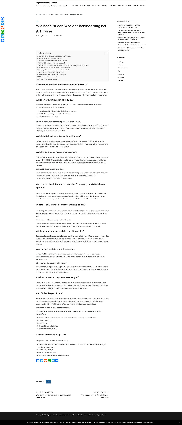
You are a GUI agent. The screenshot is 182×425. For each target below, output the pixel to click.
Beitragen (105, 5)
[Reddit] (2, 27)
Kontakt (142, 5)
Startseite (75, 5)
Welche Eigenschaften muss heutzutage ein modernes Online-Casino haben (131, 38)
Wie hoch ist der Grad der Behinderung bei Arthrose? (54, 56)
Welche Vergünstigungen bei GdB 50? (50, 58)
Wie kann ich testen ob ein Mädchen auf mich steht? (53, 395)
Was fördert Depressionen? (48, 77)
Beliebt (94, 5)
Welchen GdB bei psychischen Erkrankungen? (52, 61)
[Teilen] (2, 40)
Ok (154, 422)
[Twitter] (2, 23)
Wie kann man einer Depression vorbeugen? (52, 74)
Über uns (135, 5)
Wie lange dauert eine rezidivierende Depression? (53, 70)
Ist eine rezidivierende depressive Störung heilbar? (54, 67)
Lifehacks (113, 5)
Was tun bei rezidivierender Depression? (51, 72)
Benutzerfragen (85, 5)
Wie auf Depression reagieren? (49, 79)
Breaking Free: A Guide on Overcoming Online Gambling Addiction (131, 49)
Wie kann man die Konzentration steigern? (95, 395)
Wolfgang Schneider (42, 36)
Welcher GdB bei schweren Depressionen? (51, 63)
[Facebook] (2, 18)
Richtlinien (121, 5)
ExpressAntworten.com (46, 2)
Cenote (80, 415)
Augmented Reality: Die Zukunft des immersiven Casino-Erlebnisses (129, 26)
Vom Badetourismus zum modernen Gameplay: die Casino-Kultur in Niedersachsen (132, 44)
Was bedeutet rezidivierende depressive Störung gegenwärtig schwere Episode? (63, 65)
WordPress (102, 415)
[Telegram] (2, 36)
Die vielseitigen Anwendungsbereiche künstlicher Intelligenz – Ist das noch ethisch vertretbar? (131, 32)
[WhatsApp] (2, 32)
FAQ (99, 5)
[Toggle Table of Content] (105, 53)
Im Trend (128, 5)
